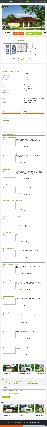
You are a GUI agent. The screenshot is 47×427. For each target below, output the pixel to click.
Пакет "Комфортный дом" (10, 280)
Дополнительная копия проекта (12, 345)
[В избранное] (45, 33)
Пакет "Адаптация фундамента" (11, 185)
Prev (4, 17)
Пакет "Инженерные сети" (10, 137)
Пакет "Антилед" (7, 232)
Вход (40, 1)
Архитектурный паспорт (9, 312)
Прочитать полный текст (7, 130)
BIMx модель (6, 169)
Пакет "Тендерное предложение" (12, 216)
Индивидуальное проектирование (12, 200)
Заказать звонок (34, 33)
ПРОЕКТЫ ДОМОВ (17, 1)
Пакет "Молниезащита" (9, 248)
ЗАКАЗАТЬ (18, 33)
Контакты (34, 1)
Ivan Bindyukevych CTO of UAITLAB (33, 422)
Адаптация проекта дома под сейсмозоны (14, 329)
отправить (5, 397)
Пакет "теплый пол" (8, 296)
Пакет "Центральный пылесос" (11, 264)
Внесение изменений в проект (11, 153)
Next (43, 17)
